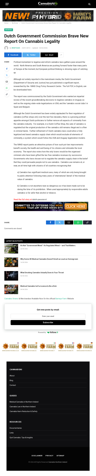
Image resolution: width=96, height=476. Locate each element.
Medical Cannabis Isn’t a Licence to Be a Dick (38, 286)
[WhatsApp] (6, 87)
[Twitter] (6, 75)
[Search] (89, 4)
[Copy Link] (6, 94)
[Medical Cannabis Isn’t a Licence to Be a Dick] (11, 289)
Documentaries (16, 428)
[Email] (6, 81)
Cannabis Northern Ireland (57, 462)
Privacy (49, 456)
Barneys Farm (61, 299)
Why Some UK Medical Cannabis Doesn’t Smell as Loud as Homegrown (49, 259)
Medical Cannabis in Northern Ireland (24, 402)
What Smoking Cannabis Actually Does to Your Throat (42, 273)
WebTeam (16, 48)
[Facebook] (6, 68)
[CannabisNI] (48, 4)
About (12, 376)
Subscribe (48, 322)
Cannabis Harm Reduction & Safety (23, 411)
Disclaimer (37, 456)
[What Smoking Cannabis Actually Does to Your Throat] (11, 276)
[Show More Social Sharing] (61, 54)
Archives (8, 29)
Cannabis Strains (11, 299)
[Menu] (7, 4)
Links (12, 433)
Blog (11, 380)
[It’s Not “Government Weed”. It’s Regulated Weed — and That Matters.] (11, 249)
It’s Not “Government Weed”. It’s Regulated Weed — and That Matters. (48, 246)
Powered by (42, 332)
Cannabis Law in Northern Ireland (23, 407)
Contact (13, 385)
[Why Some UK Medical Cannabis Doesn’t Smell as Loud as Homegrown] (11, 262)
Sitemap (60, 456)
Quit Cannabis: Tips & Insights (21, 438)
